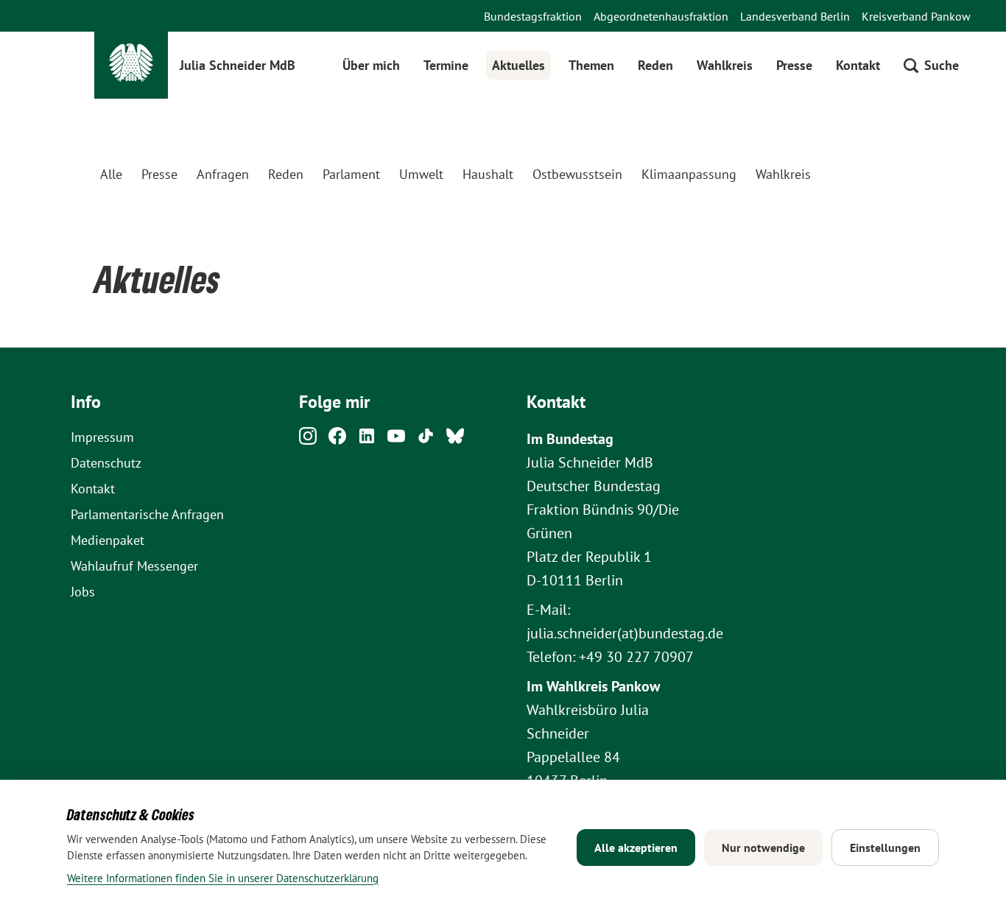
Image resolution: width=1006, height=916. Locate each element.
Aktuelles (518, 65)
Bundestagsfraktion (533, 16)
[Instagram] (308, 439)
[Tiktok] (426, 439)
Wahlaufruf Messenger (134, 565)
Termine (445, 65)
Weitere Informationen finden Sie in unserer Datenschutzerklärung (223, 878)
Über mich (371, 65)
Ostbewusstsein (577, 174)
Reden (655, 65)
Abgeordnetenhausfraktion (661, 16)
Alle (111, 174)
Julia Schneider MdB (237, 65)
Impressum (102, 437)
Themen (591, 65)
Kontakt (858, 65)
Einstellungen (885, 847)
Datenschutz (106, 462)
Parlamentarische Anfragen (147, 514)
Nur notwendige (763, 847)
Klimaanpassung (688, 174)
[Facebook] (337, 439)
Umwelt (421, 174)
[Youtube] (396, 439)
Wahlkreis (725, 65)
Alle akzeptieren (636, 847)
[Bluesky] (455, 439)
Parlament (351, 174)
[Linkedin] (367, 439)
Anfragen (223, 174)
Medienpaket (107, 540)
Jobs (83, 591)
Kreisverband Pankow (916, 16)
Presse (794, 65)
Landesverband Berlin (795, 16)
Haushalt (487, 174)
